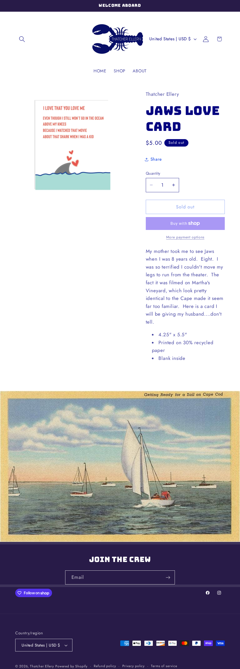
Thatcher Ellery (42, 666)
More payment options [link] (185, 237)
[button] (22, 39)
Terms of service (164, 666)
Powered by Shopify (71, 666)
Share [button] (156, 159)
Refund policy (105, 666)
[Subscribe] (168, 577)
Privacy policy (133, 666)
